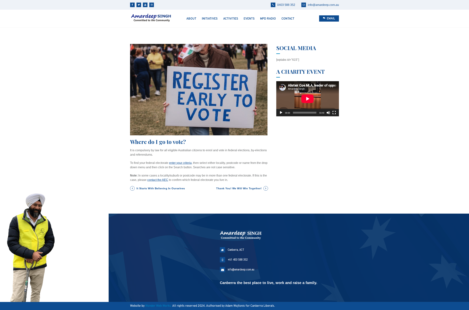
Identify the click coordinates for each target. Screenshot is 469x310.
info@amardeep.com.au (323, 4)
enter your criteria (180, 162)
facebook (132, 5)
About (191, 19)
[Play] (281, 112)
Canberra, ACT (236, 249)
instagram (151, 5)
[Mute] (328, 112)
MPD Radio (268, 19)
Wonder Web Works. (158, 306)
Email (330, 18)
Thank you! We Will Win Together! (239, 188)
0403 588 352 (286, 4)
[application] (307, 98)
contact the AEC (157, 179)
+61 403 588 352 (238, 259)
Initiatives (210, 19)
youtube (145, 5)
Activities (230, 19)
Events (249, 19)
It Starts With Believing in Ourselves (160, 188)
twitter (138, 5)
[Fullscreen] (334, 112)
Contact (287, 19)
